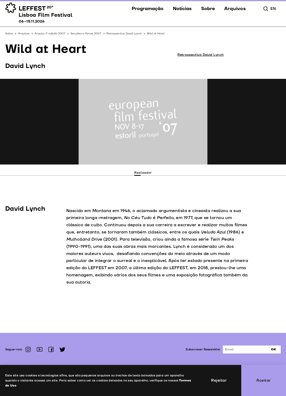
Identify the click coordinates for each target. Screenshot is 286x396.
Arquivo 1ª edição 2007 (50, 33)
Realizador (143, 173)
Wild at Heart (156, 33)
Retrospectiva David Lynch (124, 33)
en (273, 8)
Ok (273, 349)
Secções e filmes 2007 (85, 33)
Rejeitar (219, 380)
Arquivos (24, 33)
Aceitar (263, 380)
